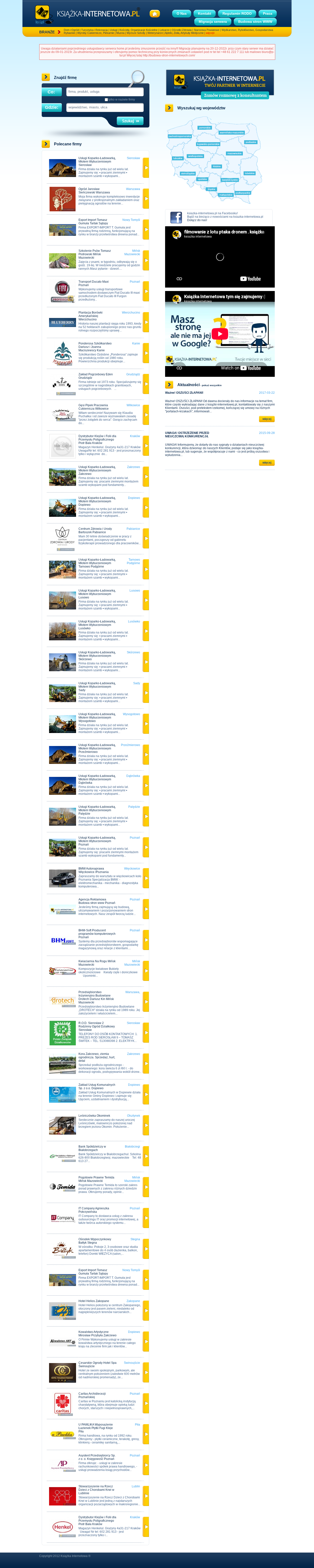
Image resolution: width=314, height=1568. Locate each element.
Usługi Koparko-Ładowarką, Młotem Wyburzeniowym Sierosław (97, 161)
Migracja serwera (213, 22)
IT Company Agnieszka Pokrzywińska (93, 1210)
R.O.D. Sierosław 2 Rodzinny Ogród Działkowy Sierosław (96, 1026)
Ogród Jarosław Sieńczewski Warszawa (94, 190)
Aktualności (188, 385)
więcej (266, 419)
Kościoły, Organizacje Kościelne (138, 29)
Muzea (120, 32)
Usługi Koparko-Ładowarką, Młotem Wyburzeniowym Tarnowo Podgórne (97, 563)
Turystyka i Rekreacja (94, 29)
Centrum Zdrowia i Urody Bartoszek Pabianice (95, 530)
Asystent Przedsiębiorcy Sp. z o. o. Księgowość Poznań (97, 1457)
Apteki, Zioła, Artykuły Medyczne (184, 32)
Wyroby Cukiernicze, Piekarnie (95, 32)
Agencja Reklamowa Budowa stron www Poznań (96, 901)
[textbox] (104, 91)
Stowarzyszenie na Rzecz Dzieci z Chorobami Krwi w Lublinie (96, 1490)
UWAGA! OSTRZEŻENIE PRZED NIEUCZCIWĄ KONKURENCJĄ (187, 434)
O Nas (182, 13)
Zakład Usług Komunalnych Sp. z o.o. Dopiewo (96, 1086)
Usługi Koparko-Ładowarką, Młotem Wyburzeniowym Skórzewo (97, 656)
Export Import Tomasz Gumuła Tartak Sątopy (93, 221)
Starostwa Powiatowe (206, 29)
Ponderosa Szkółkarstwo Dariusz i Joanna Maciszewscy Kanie (95, 347)
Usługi (113, 29)
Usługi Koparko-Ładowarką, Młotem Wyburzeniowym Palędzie (97, 810)
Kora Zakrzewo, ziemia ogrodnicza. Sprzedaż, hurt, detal (96, 1057)
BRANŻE (47, 32)
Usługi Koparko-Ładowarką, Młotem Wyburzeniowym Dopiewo (97, 501)
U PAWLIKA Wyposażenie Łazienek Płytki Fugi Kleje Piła (95, 1428)
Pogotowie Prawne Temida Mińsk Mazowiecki (96, 1179)
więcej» (210, 32)
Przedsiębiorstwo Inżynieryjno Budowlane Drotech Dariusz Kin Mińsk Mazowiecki (96, 997)
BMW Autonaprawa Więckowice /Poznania (93, 870)
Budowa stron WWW (255, 22)
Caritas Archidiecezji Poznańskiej (92, 1395)
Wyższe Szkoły (136, 32)
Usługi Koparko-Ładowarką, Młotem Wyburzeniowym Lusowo (97, 594)
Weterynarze (155, 32)
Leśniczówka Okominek (94, 1115)
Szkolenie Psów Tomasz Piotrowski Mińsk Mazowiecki (94, 254)
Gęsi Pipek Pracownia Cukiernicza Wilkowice (93, 407)
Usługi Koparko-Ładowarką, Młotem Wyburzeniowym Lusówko (97, 625)
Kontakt (204, 13)
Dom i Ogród (71, 29)
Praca (267, 13)
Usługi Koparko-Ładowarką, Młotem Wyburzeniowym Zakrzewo (97, 470)
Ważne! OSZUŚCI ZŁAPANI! (184, 392)
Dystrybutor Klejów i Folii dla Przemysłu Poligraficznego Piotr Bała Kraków (97, 439)
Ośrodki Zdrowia (182, 29)
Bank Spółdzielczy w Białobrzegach (92, 1148)
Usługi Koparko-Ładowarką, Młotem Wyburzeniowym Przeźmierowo (97, 748)
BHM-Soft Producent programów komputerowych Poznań (97, 934)
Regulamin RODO (237, 13)
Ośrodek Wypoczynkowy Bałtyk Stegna (94, 1241)
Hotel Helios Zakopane (93, 1301)
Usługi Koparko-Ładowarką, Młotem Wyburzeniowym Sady (97, 687)
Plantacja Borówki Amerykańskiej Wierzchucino (90, 316)
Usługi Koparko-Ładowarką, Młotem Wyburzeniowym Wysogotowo (97, 717)
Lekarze (165, 29)
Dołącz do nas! (197, 220)
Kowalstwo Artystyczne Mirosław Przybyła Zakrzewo (97, 1333)
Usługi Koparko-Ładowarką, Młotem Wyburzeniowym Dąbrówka (97, 779)
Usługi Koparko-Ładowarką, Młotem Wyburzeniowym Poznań (97, 841)
